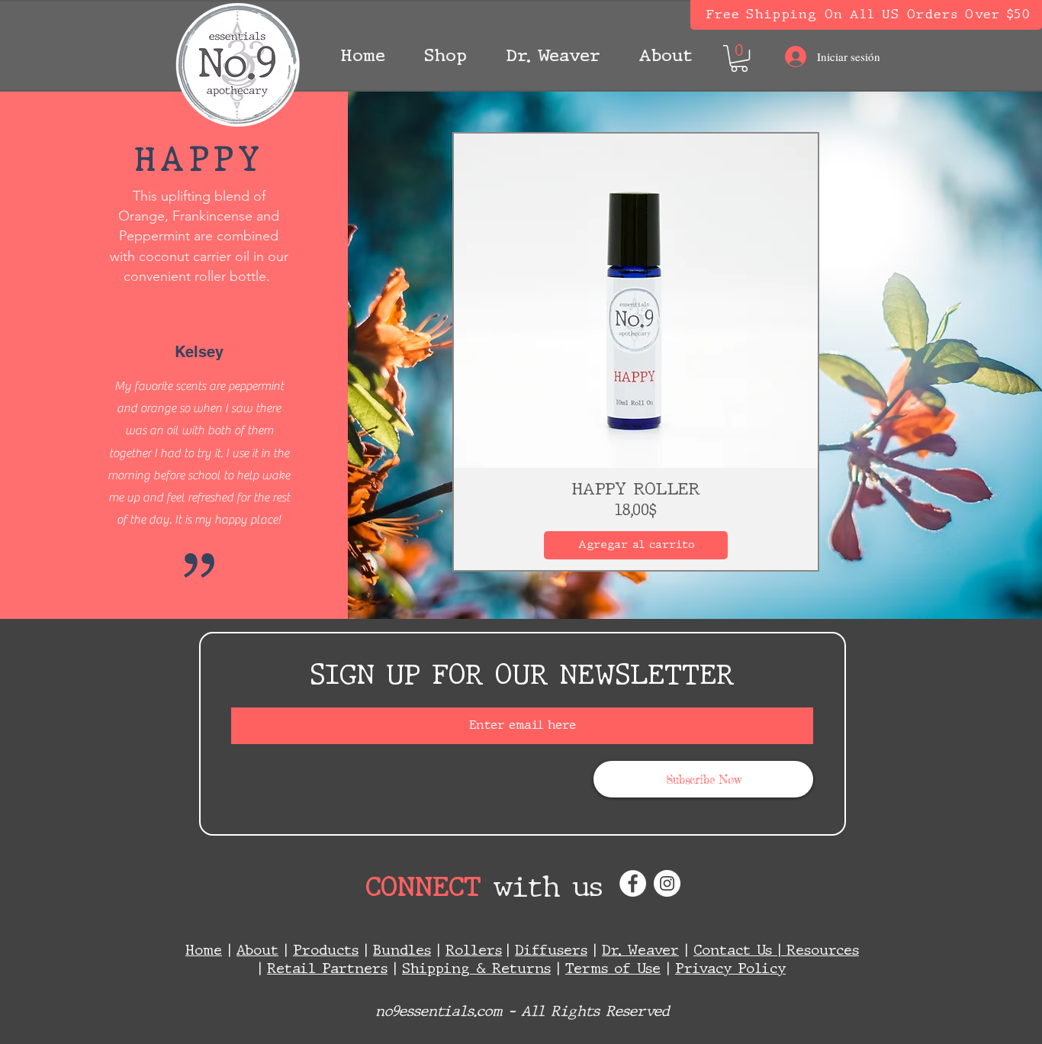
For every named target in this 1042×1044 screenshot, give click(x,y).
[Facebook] (632, 883)
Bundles (402, 951)
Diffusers (551, 951)
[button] (445, 56)
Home (203, 951)
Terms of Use (613, 969)
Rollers (473, 951)
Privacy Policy (730, 969)
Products (326, 951)
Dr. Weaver (640, 951)
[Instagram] (667, 883)
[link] (739, 58)
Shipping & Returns (476, 969)
